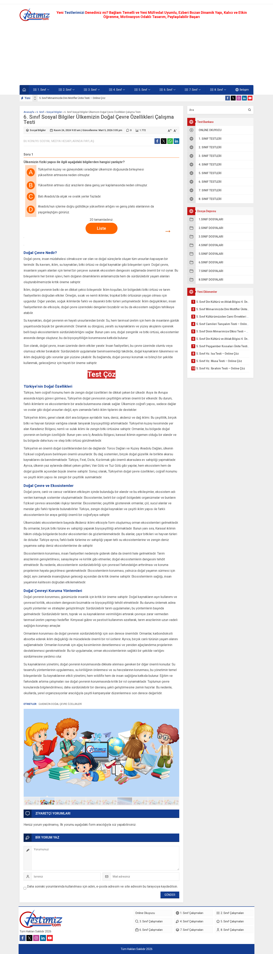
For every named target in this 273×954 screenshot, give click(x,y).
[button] (32, 801)
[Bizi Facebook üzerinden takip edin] (227, 98)
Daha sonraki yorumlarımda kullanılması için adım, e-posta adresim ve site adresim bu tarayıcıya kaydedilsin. (102, 886)
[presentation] (35, 97)
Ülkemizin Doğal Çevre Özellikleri (60, 704)
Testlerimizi (74, 12)
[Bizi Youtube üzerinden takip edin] (250, 98)
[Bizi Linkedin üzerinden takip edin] (244, 98)
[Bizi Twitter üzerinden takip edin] (233, 98)
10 (171, 801)
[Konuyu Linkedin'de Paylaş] (176, 141)
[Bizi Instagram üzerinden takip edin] (238, 98)
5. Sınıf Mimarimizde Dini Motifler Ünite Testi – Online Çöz (72, 97)
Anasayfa (29, 112)
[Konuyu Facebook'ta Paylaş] (157, 141)
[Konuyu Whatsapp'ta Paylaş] (170, 141)
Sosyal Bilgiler (54, 112)
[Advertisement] (136, 53)
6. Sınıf (40, 112)
